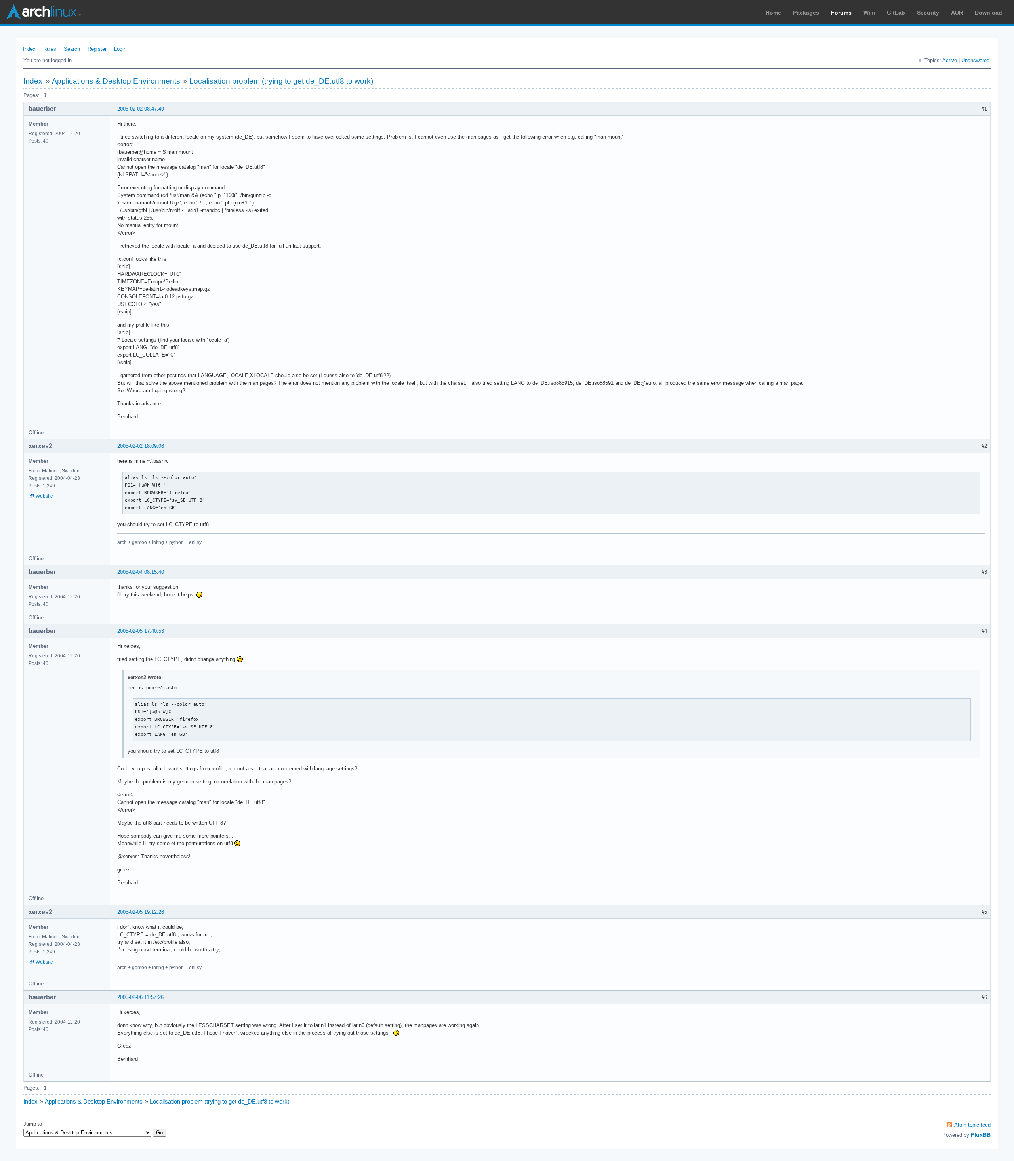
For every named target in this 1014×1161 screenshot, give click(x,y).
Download (988, 13)
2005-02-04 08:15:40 (140, 572)
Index (29, 49)
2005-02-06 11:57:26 (140, 997)
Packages (806, 13)
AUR (957, 13)
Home (773, 13)
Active (949, 60)
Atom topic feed (972, 1125)
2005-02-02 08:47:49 (140, 109)
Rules (49, 49)
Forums (841, 13)
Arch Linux (43, 12)
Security (928, 13)
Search (72, 49)
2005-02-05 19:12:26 (140, 912)
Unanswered (975, 60)
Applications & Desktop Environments (116, 81)
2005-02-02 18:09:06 (140, 446)
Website (44, 496)
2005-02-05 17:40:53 (140, 631)
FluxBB (981, 1135)
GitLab (896, 13)
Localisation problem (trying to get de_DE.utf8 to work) (281, 81)
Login (120, 49)
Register (97, 49)
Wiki (869, 13)
